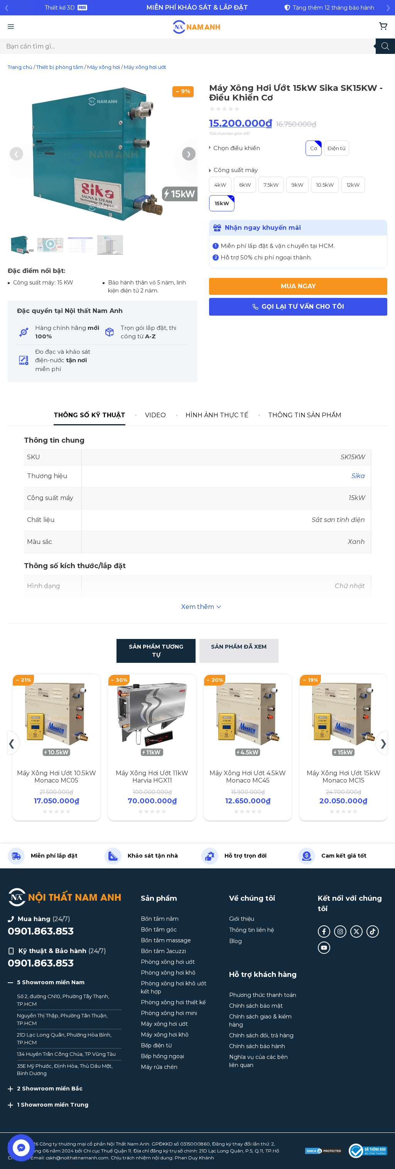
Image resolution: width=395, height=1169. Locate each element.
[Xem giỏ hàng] (383, 26)
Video (155, 415)
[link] (66, 7)
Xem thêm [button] (197, 606)
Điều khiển (245, 148)
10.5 (320, 185)
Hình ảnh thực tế (217, 415)
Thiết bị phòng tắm (59, 67)
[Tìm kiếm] (385, 46)
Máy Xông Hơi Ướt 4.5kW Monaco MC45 (153, 776)
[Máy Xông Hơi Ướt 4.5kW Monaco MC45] (152, 683)
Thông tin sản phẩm (304, 415)
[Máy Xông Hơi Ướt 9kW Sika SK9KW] (344, 683)
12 (349, 185)
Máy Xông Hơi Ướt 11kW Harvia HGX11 (57, 776)
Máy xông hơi (103, 67)
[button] (189, 154)
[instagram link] (340, 931)
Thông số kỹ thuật (89, 415)
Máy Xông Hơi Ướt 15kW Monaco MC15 (248, 776)
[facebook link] (324, 931)
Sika (358, 476)
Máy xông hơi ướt (145, 67)
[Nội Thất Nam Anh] (196, 26)
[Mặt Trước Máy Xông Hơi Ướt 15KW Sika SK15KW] (103, 223)
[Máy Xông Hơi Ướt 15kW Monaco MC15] (248, 683)
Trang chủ (20, 67)
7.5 (267, 185)
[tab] (89, 415)
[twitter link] (356, 931)
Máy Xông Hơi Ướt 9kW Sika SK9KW (344, 776)
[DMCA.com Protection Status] (323, 1151)
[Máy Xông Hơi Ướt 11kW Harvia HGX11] (57, 683)
